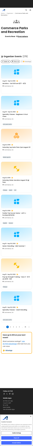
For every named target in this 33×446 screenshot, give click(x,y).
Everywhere (23, 36)
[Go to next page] (29, 327)
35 (25, 327)
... (22, 327)
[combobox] (5, 61)
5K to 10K (5, 405)
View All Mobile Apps (9, 409)
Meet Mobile (6, 407)
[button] (15, 61)
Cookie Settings (16, 433)
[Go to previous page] (4, 327)
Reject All (16, 438)
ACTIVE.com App (8, 401)
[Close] (31, 416)
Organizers (10, 13)
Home (3, 13)
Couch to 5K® (7, 403)
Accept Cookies (16, 443)
